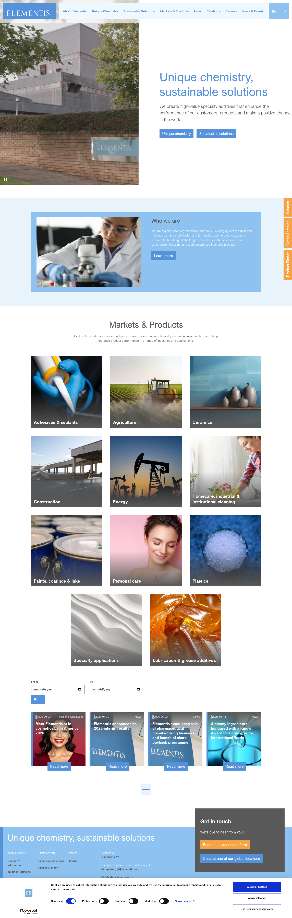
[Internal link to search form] (284, 11)
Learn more (163, 255)
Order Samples (287, 233)
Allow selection (257, 898)
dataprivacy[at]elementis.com (120, 869)
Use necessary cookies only (257, 909)
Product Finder (287, 264)
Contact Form (110, 856)
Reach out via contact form (225, 844)
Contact (287, 207)
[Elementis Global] (29, 11)
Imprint (74, 861)
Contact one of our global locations (231, 858)
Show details (182, 901)
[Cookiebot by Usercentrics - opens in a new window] (28, 911)
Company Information (14, 863)
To (91, 681)
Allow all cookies (257, 886)
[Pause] (5, 179)
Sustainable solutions (216, 133)
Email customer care (51, 861)
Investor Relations (19, 871)
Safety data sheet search (117, 877)
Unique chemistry (176, 133)
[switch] (104, 901)
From (34, 681)
